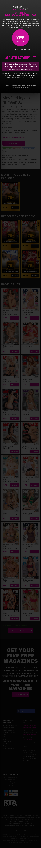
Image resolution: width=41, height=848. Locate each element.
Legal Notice (25, 87)
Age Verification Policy (19, 77)
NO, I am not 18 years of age (20, 49)
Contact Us (8, 85)
